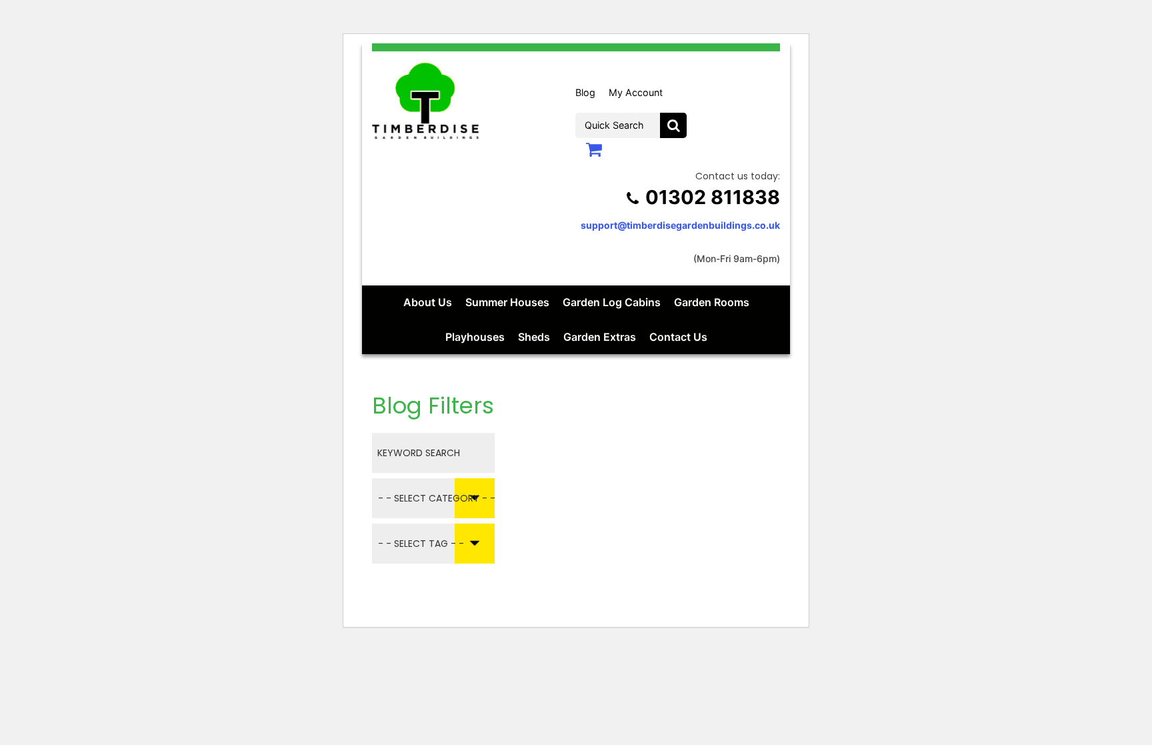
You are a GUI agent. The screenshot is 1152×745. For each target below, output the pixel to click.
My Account (636, 92)
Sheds (534, 336)
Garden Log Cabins (612, 302)
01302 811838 (712, 197)
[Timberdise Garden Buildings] (425, 99)
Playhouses (475, 336)
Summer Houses (507, 302)
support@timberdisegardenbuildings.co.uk (680, 225)
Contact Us (678, 336)
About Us (427, 302)
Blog (585, 92)
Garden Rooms (711, 302)
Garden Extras (599, 336)
